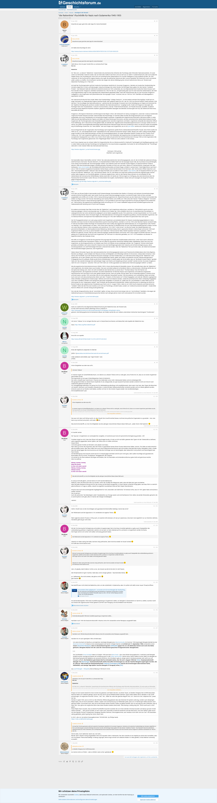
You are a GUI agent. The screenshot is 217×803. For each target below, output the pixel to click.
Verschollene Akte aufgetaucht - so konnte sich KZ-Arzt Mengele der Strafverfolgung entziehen (105, 590)
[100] (119, 663)
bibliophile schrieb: (77, 746)
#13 (157, 525)
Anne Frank (115, 654)
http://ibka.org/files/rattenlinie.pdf (85, 324)
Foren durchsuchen (72, 9)
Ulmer (139, 660)
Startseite (62, 7)
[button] (80, 6)
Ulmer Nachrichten (116, 656)
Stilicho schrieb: (76, 631)
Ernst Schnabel (87, 654)
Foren (69, 7)
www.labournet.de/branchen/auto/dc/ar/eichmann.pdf (93, 353)
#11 (157, 429)
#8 (157, 347)
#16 (157, 610)
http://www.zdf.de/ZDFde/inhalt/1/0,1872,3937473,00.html (89, 339)
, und (81, 605)
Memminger (86, 662)
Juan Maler (131, 126)
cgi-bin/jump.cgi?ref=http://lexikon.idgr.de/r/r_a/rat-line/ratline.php (91, 181)
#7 (157, 332)
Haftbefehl (114, 646)
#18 (157, 672)
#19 (157, 743)
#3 (157, 55)
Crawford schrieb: (76, 676)
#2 (157, 35)
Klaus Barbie (132, 170)
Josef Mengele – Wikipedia (82, 669)
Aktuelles (76, 7)
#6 (157, 318)
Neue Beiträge (62, 9)
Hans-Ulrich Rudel (83, 167)
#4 (157, 188)
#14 (157, 547)
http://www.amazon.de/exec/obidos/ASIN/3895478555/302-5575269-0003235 (94, 51)
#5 (157, 304)
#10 (157, 396)
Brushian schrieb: (76, 399)
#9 (157, 362)
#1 (157, 21)
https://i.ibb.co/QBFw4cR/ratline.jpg (81, 719)
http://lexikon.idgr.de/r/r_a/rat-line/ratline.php (84, 296)
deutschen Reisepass (84, 646)
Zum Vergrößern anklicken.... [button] (114, 413)
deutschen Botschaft (79, 644)
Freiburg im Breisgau (110, 663)
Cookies (76, 794)
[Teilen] (155, 21)
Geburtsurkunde (120, 642)
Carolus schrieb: (76, 613)
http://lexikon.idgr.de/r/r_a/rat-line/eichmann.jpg (85, 149)
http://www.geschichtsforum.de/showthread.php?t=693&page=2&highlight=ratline (95, 310)
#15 (157, 582)
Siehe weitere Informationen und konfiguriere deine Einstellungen (77, 799)
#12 (157, 506)
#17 (157, 628)
